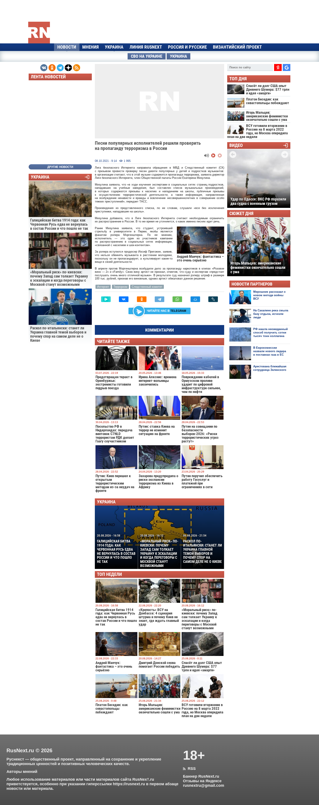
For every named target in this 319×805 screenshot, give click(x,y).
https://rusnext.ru (129, 784)
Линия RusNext (146, 47)
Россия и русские (187, 47)
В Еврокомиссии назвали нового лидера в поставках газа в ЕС (269, 351)
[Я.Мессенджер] (106, 299)
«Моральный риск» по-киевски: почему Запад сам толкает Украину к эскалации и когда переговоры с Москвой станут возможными (159, 551)
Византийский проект (237, 47)
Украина (114, 47)
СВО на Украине (146, 56)
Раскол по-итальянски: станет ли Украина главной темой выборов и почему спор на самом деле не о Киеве (202, 549)
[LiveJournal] (213, 299)
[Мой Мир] (195, 299)
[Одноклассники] (141, 299)
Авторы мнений (22, 771)
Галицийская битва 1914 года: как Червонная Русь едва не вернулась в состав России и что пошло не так (116, 549)
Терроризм (120, 286)
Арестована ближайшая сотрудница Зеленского (269, 368)
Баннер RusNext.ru (201, 776)
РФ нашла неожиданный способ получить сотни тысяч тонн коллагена (270, 332)
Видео (236, 145)
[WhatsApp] (177, 299)
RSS (189, 768)
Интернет (103, 286)
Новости (66, 47)
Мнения (90, 47)
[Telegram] (159, 299)
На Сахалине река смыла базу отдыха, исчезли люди (270, 314)
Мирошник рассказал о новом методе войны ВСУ (269, 295)
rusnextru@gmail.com (203, 785)
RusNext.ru (20, 750)
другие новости (60, 167)
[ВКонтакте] (123, 299)
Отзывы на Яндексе (202, 781)
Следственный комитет (147, 286)
